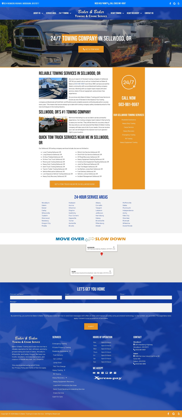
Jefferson (99, 213)
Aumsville (72, 223)
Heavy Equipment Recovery (63, 381)
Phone (122, 294)
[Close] (114, 247)
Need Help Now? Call (104, 3)
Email (67, 294)
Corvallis (99, 205)
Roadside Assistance (129, 120)
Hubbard (72, 203)
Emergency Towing (128, 135)
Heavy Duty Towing (128, 123)
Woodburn (45, 203)
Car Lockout (57, 359)
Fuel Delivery (58, 355)
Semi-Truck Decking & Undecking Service (68, 389)
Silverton (72, 208)
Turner (71, 221)
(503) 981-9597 (120, 3)
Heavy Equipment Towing (128, 142)
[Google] (174, 3)
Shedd (98, 226)
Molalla (44, 226)
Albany (98, 203)
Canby (44, 210)
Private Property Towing (61, 347)
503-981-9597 (80, 84)
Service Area (51, 13)
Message (13, 301)
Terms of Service (35, 368)
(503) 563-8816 (140, 364)
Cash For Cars (57, 397)
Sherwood (45, 218)
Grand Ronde (127, 226)
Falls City (126, 215)
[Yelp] (178, 3)
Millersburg (100, 223)
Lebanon (99, 210)
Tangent (99, 208)
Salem (44, 205)
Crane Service (58, 393)
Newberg (45, 221)
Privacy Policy (20, 368)
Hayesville (72, 218)
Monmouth (127, 208)
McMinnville (127, 203)
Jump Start (57, 362)
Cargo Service (129, 127)
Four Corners (74, 215)
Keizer (44, 208)
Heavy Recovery (133, 13)
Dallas (125, 205)
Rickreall (126, 221)
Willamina (126, 223)
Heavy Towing (116, 13)
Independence (128, 210)
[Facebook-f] (170, 3)
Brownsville (100, 221)
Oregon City (46, 223)
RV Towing (128, 138)
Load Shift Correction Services (65, 385)
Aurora (71, 205)
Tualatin (45, 215)
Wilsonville (46, 213)
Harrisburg (100, 215)
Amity (125, 213)
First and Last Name (17, 294)
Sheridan (126, 218)
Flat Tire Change (59, 366)
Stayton (72, 210)
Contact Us (149, 13)
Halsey (98, 218)
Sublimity (72, 213)
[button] (101, 254)
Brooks (71, 226)
